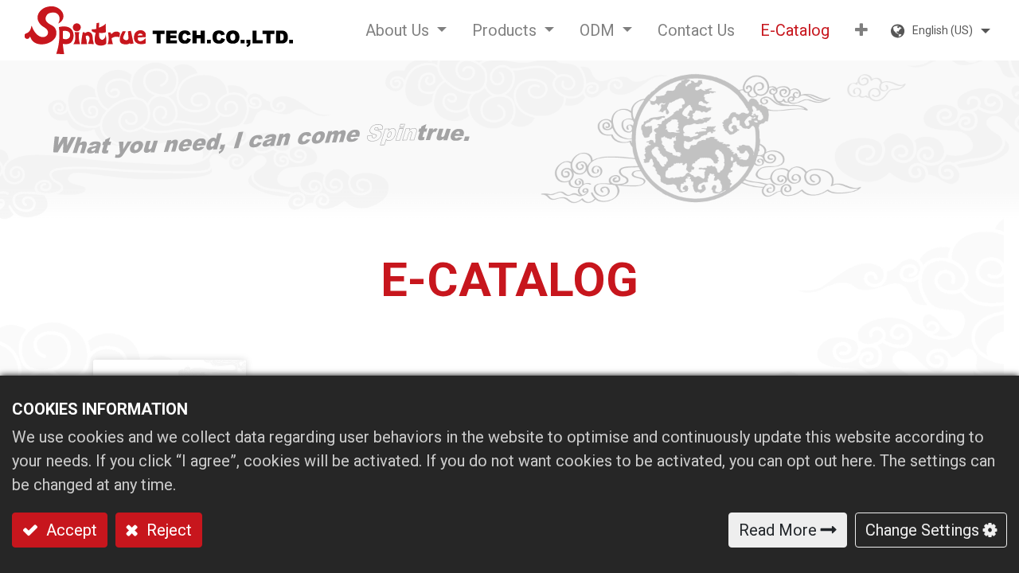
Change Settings (922, 530)
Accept (69, 530)
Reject (167, 530)
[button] (861, 30)
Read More (778, 530)
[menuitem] (696, 30)
